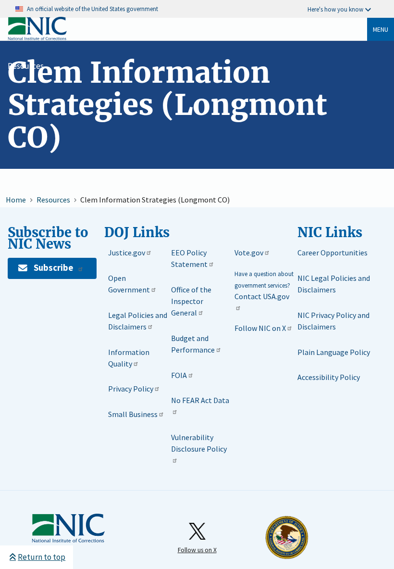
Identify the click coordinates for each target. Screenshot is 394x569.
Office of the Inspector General (191, 301)
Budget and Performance (193, 343)
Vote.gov (248, 252)
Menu (380, 29)
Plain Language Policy (333, 352)
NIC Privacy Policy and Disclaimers (333, 320)
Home (16, 199)
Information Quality (128, 357)
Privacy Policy (130, 388)
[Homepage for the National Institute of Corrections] (68, 529)
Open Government (129, 283)
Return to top (41, 557)
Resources (26, 66)
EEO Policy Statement (189, 258)
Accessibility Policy (328, 377)
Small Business (133, 414)
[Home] (37, 38)
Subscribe (53, 267)
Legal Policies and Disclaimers (137, 320)
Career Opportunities (332, 252)
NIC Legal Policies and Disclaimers (333, 283)
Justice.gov (126, 252)
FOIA (179, 375)
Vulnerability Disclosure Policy (199, 443)
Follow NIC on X (260, 328)
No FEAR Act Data (200, 400)
